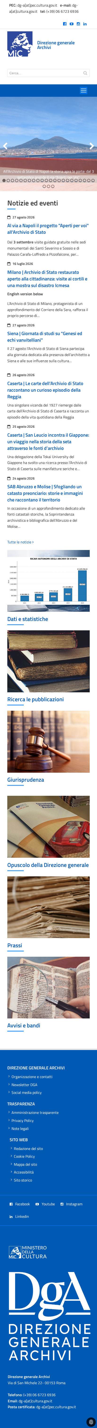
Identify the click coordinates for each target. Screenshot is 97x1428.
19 (80, 180)
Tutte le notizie (19, 542)
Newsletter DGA (24, 1084)
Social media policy (27, 1092)
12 (50, 180)
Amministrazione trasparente (35, 1112)
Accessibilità (24, 1172)
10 (41, 180)
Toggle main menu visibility (83, 90)
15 (63, 180)
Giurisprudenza (25, 779)
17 (71, 180)
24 (48, 186)
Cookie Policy (24, 1156)
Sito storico (23, 1180)
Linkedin (21, 1216)
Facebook (22, 1204)
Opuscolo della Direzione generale (48, 865)
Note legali (20, 1128)
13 (54, 180)
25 (52, 186)
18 (75, 180)
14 (58, 180)
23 (44, 186)
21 (88, 180)
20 (84, 180)
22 (92, 180)
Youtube (48, 1204)
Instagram (73, 1204)
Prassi (14, 945)
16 (67, 180)
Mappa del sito (25, 1164)
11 (46, 180)
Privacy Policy (23, 1120)
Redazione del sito (28, 1148)
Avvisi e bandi (23, 1025)
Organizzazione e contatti (32, 1076)
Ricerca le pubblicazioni (35, 699)
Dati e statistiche (27, 619)
